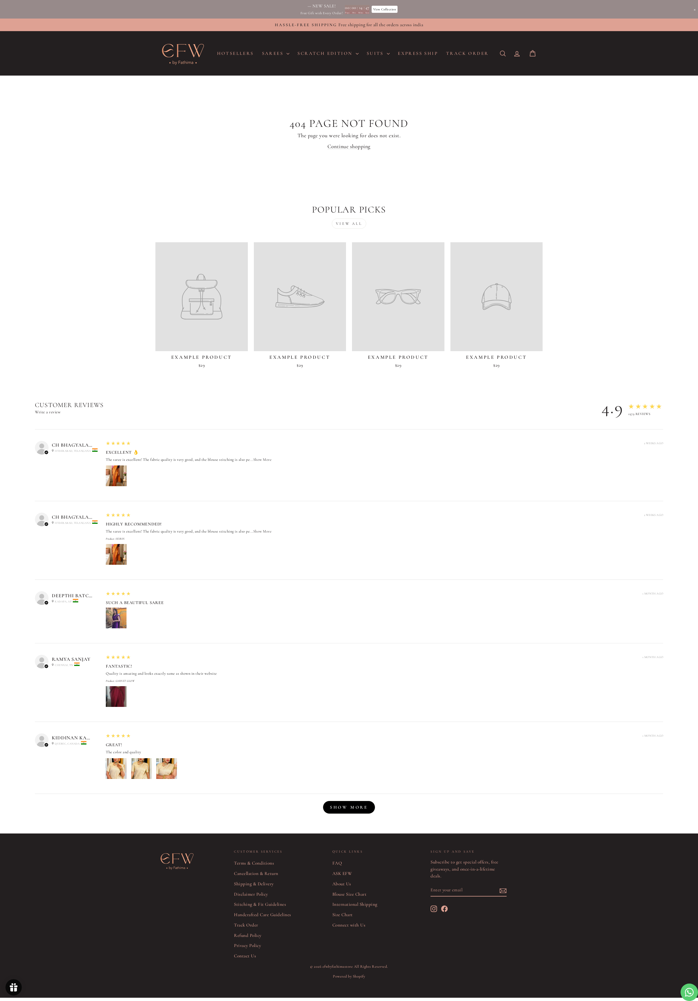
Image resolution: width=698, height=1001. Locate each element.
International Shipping (354, 904)
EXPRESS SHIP (418, 53)
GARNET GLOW (125, 681)
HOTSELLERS (235, 53)
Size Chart (342, 915)
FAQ (337, 863)
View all (349, 223)
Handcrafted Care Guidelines (262, 915)
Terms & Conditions (254, 863)
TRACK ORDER (467, 53)
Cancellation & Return (256, 873)
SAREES (273, 53)
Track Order (246, 925)
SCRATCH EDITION (325, 53)
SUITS (376, 53)
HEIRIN (120, 538)
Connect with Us (349, 925)
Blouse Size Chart (349, 894)
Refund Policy (247, 935)
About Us (341, 884)
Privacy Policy (247, 945)
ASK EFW (342, 873)
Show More (262, 459)
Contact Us (245, 956)
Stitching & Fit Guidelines (260, 904)
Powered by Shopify (349, 976)
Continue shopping (349, 146)
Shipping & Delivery (254, 884)
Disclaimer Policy (251, 894)
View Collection (384, 9)
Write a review (48, 412)
